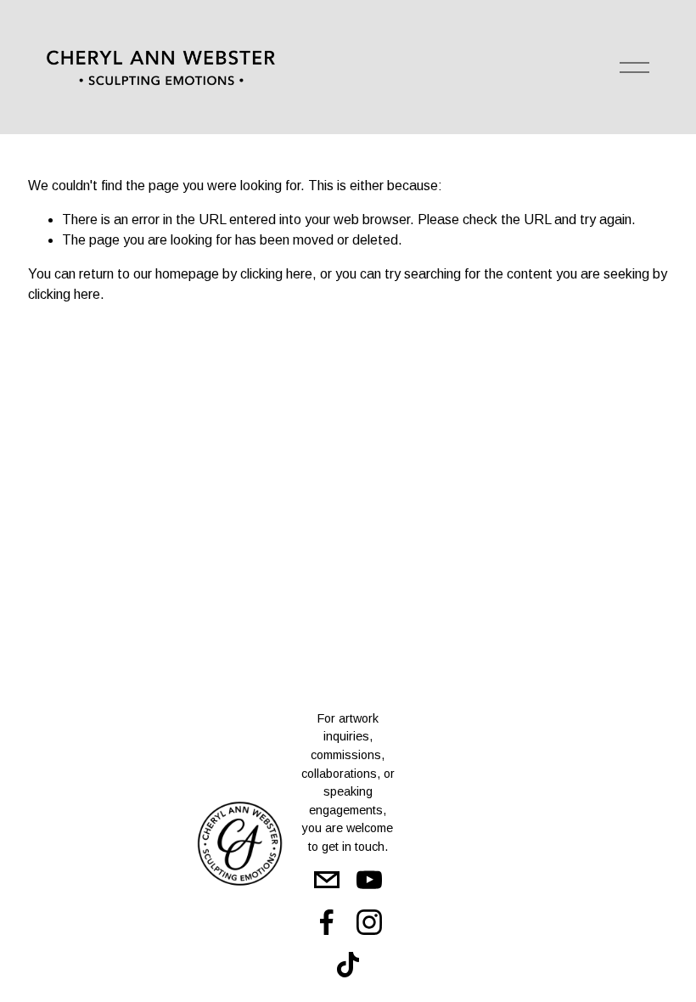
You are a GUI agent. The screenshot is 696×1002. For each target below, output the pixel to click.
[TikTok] (348, 964)
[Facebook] (326, 922)
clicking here (276, 274)
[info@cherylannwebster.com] (326, 879)
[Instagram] (369, 922)
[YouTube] (369, 879)
